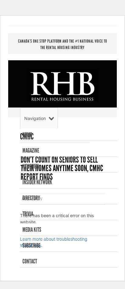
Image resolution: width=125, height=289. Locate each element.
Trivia (27, 213)
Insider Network (37, 182)
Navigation (35, 118)
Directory (31, 198)
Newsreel (30, 166)
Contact (29, 261)
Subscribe (31, 245)
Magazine (30, 150)
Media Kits (31, 229)
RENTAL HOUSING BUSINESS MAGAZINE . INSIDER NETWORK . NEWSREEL (62, 85)
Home (27, 134)
